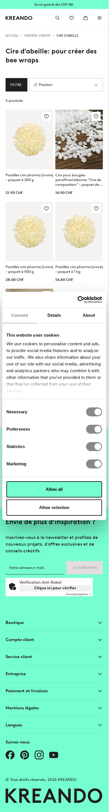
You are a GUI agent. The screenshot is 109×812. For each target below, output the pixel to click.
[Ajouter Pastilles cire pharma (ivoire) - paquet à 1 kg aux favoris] (96, 208)
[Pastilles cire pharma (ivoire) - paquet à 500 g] (29, 231)
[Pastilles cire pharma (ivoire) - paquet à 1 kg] (79, 231)
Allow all (54, 489)
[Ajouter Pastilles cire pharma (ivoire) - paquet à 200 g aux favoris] (46, 116)
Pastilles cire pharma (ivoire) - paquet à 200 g (29, 177)
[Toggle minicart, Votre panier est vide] (85, 18)
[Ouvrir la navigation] (99, 18)
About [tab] (89, 315)
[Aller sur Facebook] (10, 754)
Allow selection (54, 507)
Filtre (16, 85)
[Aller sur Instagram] (39, 754)
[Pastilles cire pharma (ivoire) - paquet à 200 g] (29, 139)
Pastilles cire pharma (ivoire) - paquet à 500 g (29, 269)
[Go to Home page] (19, 18)
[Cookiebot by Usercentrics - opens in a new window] (78, 299)
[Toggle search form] (57, 18)
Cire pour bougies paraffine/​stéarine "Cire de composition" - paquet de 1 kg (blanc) (78, 180)
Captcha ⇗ (78, 594)
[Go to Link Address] (54, 4)
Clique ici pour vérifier (55, 588)
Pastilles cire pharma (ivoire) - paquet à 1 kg (79, 269)
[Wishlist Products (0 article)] (71, 18)
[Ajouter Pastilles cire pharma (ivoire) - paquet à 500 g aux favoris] (46, 208)
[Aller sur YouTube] (53, 754)
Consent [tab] (19, 315)
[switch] (94, 429)
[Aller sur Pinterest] (24, 754)
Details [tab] (54, 315)
